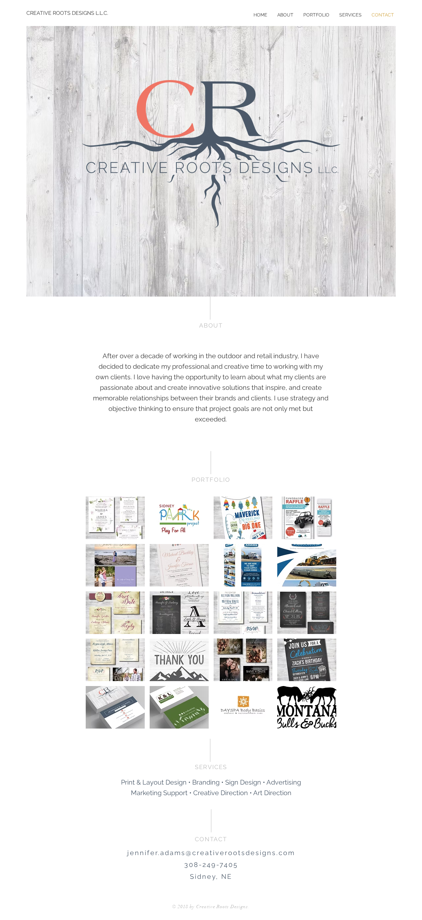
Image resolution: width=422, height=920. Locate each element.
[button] (115, 518)
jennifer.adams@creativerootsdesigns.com (211, 853)
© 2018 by (184, 906)
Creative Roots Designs (222, 906)
